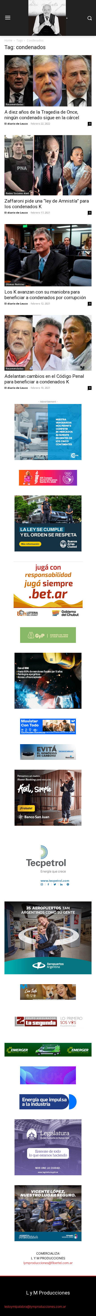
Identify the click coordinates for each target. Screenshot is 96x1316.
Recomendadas (14, 104)
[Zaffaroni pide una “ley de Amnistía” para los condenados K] (48, 165)
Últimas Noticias (15, 284)
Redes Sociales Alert (17, 193)
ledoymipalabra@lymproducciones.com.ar (35, 1306)
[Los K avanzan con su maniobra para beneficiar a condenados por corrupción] (48, 255)
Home (8, 40)
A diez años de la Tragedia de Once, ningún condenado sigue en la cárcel (41, 114)
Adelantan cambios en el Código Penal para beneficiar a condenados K (44, 379)
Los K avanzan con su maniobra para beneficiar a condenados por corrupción (45, 294)
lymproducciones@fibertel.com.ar (48, 1263)
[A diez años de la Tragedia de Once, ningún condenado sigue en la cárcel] (48, 80)
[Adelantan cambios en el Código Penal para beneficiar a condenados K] (48, 343)
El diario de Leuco (16, 123)
